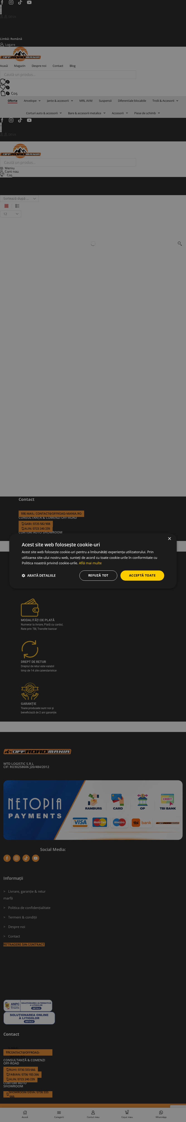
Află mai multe (90, 563)
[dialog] (93, 561)
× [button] (169, 538)
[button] (39, 576)
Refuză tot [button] (98, 575)
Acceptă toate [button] (142, 575)
